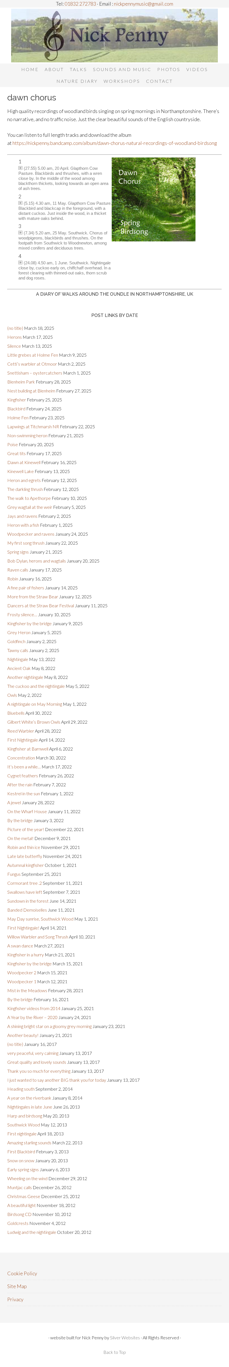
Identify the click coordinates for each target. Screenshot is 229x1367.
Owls (12, 695)
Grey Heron (18, 632)
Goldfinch (16, 641)
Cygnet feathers (22, 775)
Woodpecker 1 (21, 981)
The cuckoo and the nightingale (36, 686)
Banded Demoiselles (27, 909)
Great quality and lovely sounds (36, 1062)
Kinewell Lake (20, 471)
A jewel (14, 802)
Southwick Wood (23, 1124)
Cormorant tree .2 (24, 883)
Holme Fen (17, 417)
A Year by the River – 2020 (32, 1017)
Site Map (17, 1286)
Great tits (16, 453)
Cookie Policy (22, 1273)
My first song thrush (25, 542)
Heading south (21, 1088)
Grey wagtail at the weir (29, 507)
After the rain (19, 784)
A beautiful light (21, 1205)
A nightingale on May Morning (34, 704)
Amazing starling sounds (29, 1142)
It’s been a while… (24, 766)
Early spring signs (23, 1169)
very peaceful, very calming (32, 1053)
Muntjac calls (19, 1187)
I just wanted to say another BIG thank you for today (56, 1080)
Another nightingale (25, 677)
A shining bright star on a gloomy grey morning (49, 1026)
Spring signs (18, 551)
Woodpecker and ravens (30, 534)
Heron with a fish (23, 525)
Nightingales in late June (29, 1106)
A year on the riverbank (29, 1097)
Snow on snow (20, 1160)
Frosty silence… (22, 614)
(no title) (15, 328)
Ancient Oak (19, 668)
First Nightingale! (23, 927)
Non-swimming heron (27, 435)
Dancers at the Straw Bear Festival (40, 605)
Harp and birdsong (24, 1115)
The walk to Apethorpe (29, 498)
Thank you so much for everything (38, 1071)
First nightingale (22, 1133)
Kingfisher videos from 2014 (33, 1008)
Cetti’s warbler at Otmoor (32, 363)
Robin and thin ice (23, 847)
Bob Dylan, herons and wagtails (36, 560)
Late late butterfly (24, 856)
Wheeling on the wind (27, 1178)
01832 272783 (80, 4)
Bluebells (16, 713)
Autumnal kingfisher (25, 865)
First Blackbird (21, 1151)
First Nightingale (22, 739)
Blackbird (16, 408)
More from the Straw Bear (32, 596)
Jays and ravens (22, 516)
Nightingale (17, 659)
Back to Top (114, 1352)
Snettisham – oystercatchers (34, 372)
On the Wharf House (27, 811)
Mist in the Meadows (27, 990)
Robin (12, 578)
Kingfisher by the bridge (29, 623)
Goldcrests (17, 1223)
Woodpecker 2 (21, 972)
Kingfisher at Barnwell (27, 748)
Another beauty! (23, 1035)
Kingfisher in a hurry (25, 954)
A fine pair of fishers (25, 587)
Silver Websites (125, 1337)
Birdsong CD (19, 1214)
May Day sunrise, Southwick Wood (40, 918)
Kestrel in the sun (23, 793)
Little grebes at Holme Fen (32, 354)
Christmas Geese (23, 1196)
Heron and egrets (24, 480)
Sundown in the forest (28, 901)
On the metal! (20, 838)
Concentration (21, 757)
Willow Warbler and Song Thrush (37, 936)
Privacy (15, 1299)
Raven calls (17, 569)
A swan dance (20, 945)
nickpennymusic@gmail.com (143, 4)
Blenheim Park (21, 381)
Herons (14, 337)
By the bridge (20, 820)
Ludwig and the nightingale (31, 1232)
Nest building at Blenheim (31, 390)
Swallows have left (24, 892)
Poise (12, 444)
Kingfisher (16, 399)
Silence (14, 346)
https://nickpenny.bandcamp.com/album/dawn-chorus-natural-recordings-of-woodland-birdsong (115, 143)
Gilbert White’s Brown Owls (33, 721)
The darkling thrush (25, 489)
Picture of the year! (25, 829)
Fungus (14, 874)
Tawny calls (17, 650)
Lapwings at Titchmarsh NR (33, 426)
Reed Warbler (20, 730)
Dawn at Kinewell (23, 462)
